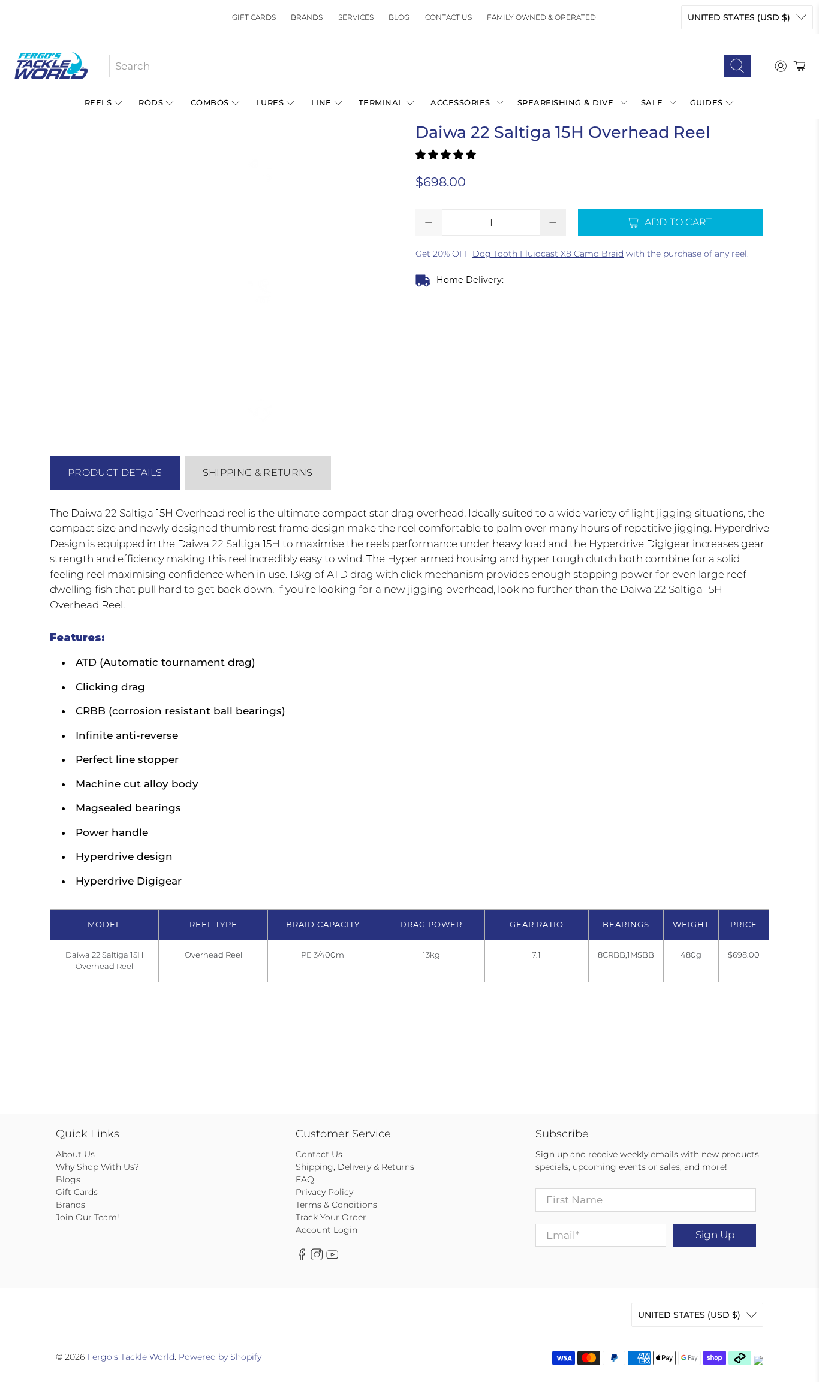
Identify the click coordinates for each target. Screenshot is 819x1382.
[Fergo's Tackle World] (51, 66)
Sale (652, 102)
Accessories (460, 102)
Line (321, 102)
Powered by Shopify (220, 1356)
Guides (706, 102)
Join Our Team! (87, 1217)
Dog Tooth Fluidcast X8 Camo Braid (548, 253)
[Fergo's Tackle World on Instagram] (317, 1257)
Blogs (68, 1179)
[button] (445, 155)
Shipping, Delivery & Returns (355, 1166)
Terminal (381, 102)
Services (356, 17)
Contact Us (448, 17)
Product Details (115, 472)
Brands (307, 17)
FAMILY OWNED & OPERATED (541, 17)
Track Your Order (331, 1217)
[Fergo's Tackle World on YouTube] (332, 1257)
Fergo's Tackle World (130, 1356)
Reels (98, 102)
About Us (75, 1154)
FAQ (305, 1179)
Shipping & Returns (258, 472)
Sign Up (714, 1235)
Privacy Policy (324, 1192)
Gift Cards (254, 17)
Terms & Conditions (336, 1204)
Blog (399, 17)
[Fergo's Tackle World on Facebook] (302, 1257)
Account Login (326, 1229)
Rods (150, 102)
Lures (270, 102)
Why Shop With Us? (97, 1166)
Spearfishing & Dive (565, 102)
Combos (210, 102)
